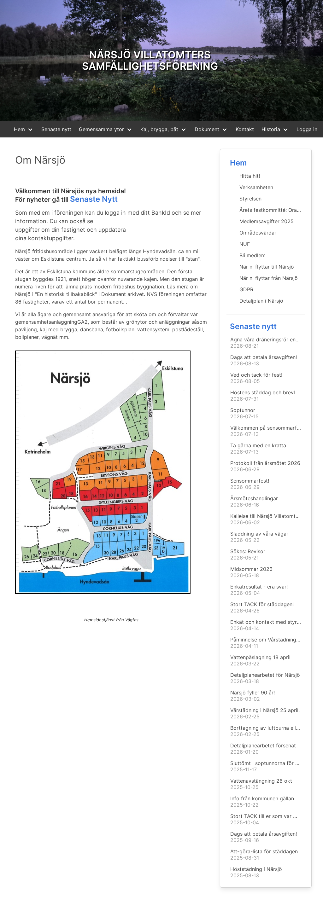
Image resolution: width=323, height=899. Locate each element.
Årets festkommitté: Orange (272, 210)
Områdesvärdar (257, 232)
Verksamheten (256, 187)
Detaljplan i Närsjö (261, 301)
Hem (19, 129)
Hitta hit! (249, 176)
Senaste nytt (56, 129)
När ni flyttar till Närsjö (266, 267)
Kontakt (245, 129)
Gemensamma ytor (101, 129)
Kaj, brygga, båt (159, 129)
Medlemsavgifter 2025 (266, 221)
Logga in (307, 129)
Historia (270, 129)
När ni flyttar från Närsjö (268, 278)
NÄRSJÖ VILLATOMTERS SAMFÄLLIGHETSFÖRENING (150, 60)
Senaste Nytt (94, 199)
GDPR (246, 289)
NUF (244, 244)
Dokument (207, 129)
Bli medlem (252, 255)
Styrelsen (250, 198)
